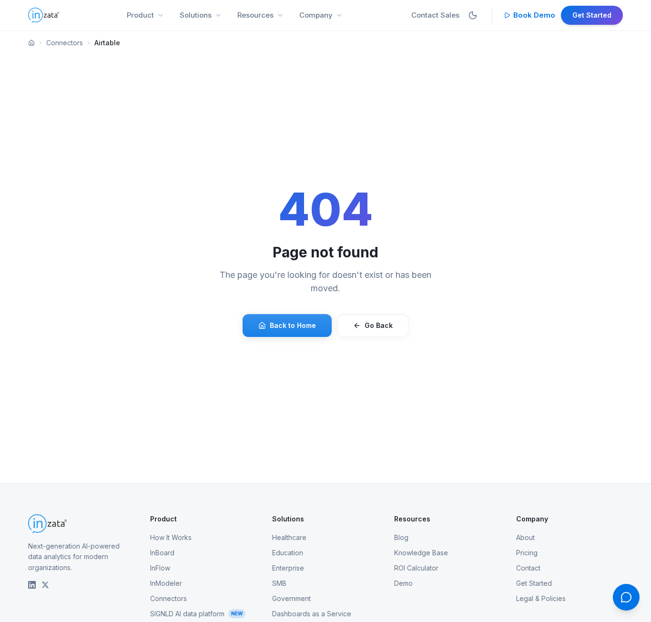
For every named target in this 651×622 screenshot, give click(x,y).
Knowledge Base (421, 553)
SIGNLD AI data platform (196, 614)
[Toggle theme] (472, 15)
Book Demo (534, 15)
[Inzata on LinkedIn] (32, 585)
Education (287, 553)
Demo (403, 583)
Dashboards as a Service (311, 614)
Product (140, 15)
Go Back (379, 325)
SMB (279, 583)
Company (316, 15)
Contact (528, 568)
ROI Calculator (416, 568)
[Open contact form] (626, 597)
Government (291, 598)
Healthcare (289, 537)
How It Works (171, 537)
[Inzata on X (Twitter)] (45, 585)
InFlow (160, 568)
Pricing (527, 553)
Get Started (591, 15)
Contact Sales (435, 15)
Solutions (196, 15)
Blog (401, 537)
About (525, 537)
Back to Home (293, 325)
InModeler (166, 583)
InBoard (162, 553)
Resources (255, 15)
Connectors (64, 43)
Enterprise (288, 568)
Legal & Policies (541, 598)
